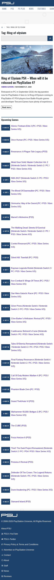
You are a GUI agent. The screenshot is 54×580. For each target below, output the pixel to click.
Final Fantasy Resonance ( (23, 360)
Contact (7, 555)
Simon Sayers (7, 87)
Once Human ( (17, 140)
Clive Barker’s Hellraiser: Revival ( (26, 318)
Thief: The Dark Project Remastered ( (27, 448)
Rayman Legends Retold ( (22, 268)
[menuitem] (4, 9)
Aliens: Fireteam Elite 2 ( (22, 126)
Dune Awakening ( (19, 490)
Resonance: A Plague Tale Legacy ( (27, 152)
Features (42, 8)
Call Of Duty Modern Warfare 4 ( (25, 375)
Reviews (7, 576)
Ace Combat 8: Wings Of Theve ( (25, 281)
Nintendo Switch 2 (36, 165)
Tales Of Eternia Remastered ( (24, 344)
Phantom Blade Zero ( (21, 389)
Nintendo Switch (19, 165)
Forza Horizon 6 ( (18, 437)
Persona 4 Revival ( (20, 462)
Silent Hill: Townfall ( (20, 257)
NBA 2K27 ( (16, 178)
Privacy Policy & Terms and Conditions (20, 544)
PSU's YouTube (10, 534)
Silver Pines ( (17, 306)
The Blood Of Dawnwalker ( (23, 191)
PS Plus (21, 8)
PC (34, 126)
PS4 (36, 347)
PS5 (12, 8)
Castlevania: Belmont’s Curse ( (25, 331)
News (31, 8)
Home (4, 8)
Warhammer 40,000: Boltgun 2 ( (25, 412)
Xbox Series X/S (41, 140)
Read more (6, 107)
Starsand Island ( (18, 501)
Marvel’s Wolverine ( (20, 217)
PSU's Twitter (9, 539)
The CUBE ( (16, 426)
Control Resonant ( (19, 244)
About (6, 560)
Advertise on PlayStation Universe (18, 550)
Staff (5, 566)
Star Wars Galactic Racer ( (23, 293)
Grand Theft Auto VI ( (20, 401)
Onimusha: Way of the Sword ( (24, 203)
